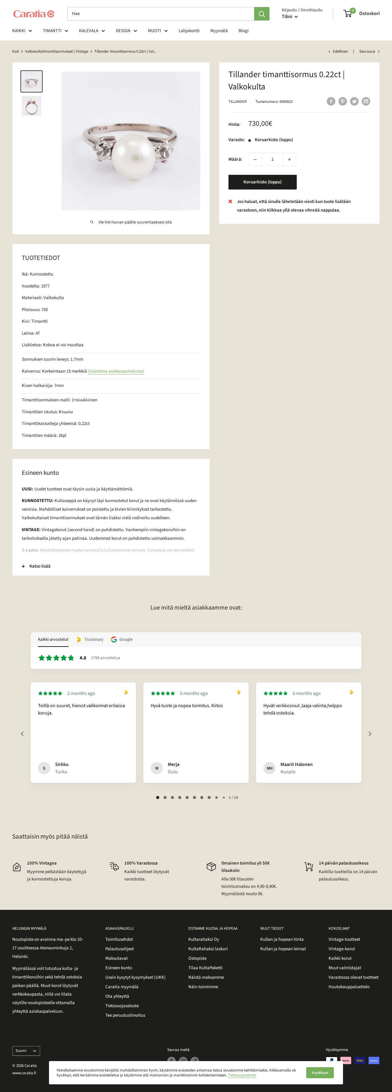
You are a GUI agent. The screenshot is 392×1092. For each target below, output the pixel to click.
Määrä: (235, 159)
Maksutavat (116, 958)
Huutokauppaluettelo (349, 987)
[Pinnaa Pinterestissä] (342, 101)
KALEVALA (88, 31)
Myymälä (219, 31)
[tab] (157, 797)
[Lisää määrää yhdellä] (289, 159)
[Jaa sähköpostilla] (366, 101)
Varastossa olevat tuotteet (354, 977)
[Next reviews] (369, 734)
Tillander (237, 101)
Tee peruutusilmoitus (125, 1015)
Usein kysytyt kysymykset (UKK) (135, 977)
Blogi (244, 31)
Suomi (21, 1050)
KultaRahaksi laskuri (208, 949)
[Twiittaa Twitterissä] (354, 101)
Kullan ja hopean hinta (282, 939)
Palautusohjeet (119, 949)
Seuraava (367, 51)
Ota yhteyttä (117, 996)
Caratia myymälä (121, 987)
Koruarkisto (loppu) (262, 182)
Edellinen (340, 51)
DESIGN (123, 31)
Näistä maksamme (206, 977)
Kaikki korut (340, 958)
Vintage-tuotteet (344, 939)
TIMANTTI (52, 31)
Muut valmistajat (345, 968)
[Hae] (262, 14)
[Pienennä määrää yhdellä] (255, 159)
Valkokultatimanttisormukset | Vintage (56, 51)
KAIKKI (18, 31)
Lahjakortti (189, 31)
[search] (160, 14)
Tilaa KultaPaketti (205, 968)
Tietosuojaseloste (122, 1006)
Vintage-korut (342, 949)
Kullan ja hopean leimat (283, 949)
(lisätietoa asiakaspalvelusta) (116, 371)
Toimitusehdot (119, 939)
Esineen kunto (118, 968)
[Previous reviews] (22, 734)
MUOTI (154, 31)
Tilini (287, 16)
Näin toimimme (203, 987)
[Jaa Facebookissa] (331, 101)
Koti (15, 51)
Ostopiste (197, 958)
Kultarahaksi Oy (203, 939)
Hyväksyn (320, 1072)
